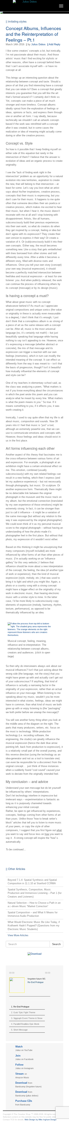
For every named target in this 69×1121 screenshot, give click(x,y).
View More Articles (18, 935)
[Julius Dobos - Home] (34, 4)
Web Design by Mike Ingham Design (41, 1119)
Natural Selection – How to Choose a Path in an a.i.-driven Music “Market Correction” (34, 904)
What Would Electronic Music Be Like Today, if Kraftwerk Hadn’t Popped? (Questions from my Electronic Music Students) (34, 926)
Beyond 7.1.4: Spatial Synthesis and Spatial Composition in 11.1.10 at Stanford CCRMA (32, 881)
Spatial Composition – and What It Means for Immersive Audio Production (33, 914)
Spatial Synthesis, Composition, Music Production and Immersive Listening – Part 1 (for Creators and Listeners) (35, 893)
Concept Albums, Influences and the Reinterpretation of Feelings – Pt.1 (33, 34)
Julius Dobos (38, 44)
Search (56, 944)
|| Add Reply (53, 44)
